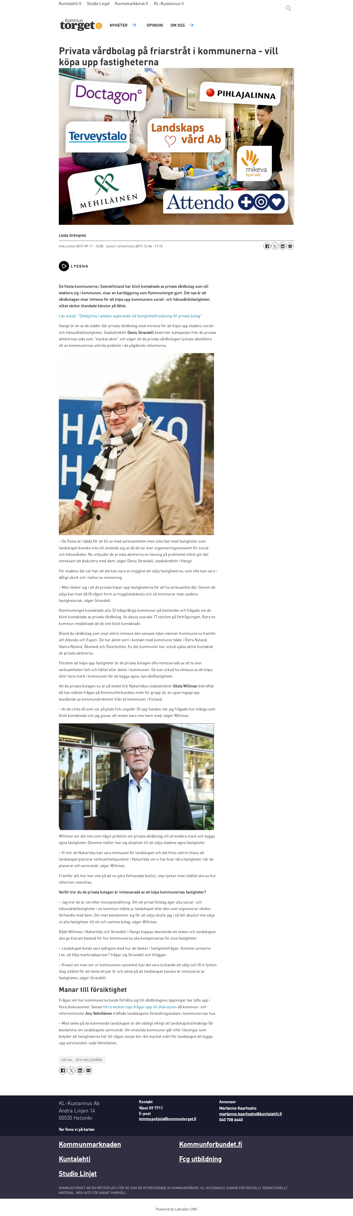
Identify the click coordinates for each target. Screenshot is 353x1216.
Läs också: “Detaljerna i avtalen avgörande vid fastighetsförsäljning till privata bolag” (130, 315)
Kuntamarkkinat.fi (131, 3)
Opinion (155, 25)
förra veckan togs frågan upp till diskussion (140, 1006)
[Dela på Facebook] (267, 246)
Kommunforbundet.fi (210, 1144)
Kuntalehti (74, 1158)
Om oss (177, 25)
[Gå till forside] (81, 25)
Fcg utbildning (200, 1158)
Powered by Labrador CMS (176, 1209)
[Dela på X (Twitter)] (274, 246)
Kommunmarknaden (90, 1144)
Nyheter (119, 25)
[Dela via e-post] (290, 246)
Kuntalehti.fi (70, 3)
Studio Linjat (98, 3)
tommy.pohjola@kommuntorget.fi (167, 1118)
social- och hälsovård (81, 1060)
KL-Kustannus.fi (169, 3)
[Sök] (288, 8)
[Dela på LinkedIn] (282, 246)
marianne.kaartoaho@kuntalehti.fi (250, 1113)
